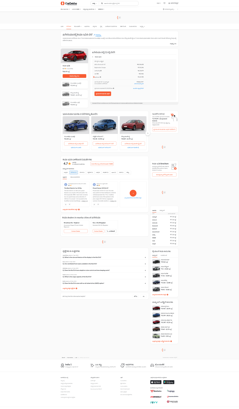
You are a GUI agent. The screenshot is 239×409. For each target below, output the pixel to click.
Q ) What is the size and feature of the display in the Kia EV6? (82, 257)
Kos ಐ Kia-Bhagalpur (99, 223)
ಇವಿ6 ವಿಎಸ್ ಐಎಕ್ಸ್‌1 (76, 147)
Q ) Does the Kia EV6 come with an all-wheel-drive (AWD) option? (83, 283)
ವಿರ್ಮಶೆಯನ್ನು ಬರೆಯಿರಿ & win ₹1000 (102, 164)
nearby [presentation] (154, 210)
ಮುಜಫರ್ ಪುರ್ (155, 231)
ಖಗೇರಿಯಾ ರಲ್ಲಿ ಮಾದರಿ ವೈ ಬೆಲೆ (133, 143)
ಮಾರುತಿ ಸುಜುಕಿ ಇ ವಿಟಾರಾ (167, 313)
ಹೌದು (135, 296)
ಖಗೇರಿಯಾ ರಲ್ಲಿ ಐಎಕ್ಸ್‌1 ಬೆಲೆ (76, 143)
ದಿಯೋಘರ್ (155, 225)
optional (97, 77)
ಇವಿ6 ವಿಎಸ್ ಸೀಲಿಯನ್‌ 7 (104, 147)
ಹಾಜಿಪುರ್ (154, 228)
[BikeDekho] (156, 391)
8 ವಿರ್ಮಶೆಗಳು (69, 68)
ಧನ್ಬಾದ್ (154, 243)
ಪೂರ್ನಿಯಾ (154, 222)
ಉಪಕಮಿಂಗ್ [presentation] (164, 255)
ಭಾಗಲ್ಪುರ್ (154, 216)
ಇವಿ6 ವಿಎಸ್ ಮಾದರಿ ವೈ (133, 147)
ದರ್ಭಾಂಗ (154, 219)
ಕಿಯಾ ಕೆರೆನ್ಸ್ (164, 280)
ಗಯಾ (153, 240)
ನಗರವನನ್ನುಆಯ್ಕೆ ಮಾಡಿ (170, 9)
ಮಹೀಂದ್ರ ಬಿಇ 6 (165, 306)
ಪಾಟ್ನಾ (153, 234)
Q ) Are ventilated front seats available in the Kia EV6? (80, 264)
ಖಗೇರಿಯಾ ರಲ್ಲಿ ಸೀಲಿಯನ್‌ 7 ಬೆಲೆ (104, 143)
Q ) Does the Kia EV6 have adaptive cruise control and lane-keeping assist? (86, 270)
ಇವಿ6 (62, 26)
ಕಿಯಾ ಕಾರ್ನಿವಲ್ (165, 259)
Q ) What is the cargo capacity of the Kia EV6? (77, 277)
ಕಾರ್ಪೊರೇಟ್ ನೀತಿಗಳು (65, 391)
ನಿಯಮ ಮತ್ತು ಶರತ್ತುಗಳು (66, 386)
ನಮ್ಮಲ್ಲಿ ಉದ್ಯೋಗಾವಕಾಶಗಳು (67, 383)
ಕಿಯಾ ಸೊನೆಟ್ (164, 273)
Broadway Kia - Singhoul (71, 223)
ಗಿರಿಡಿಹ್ (154, 237)
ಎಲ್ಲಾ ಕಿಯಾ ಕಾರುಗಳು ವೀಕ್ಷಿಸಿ (159, 294)
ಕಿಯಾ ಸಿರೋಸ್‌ (165, 287)
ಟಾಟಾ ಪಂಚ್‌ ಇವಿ (165, 327)
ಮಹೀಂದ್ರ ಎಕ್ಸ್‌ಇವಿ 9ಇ (166, 320)
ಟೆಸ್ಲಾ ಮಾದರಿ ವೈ (125, 136)
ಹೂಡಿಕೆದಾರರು (64, 394)
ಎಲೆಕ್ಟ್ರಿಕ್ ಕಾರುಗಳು (165, 341)
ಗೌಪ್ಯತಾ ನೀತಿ (63, 389)
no (143, 296)
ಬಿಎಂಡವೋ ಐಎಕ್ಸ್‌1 (69, 136)
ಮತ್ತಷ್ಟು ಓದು (173, 43)
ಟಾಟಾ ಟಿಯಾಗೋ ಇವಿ (166, 334)
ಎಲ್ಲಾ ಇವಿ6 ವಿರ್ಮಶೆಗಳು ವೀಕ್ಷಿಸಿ (70, 209)
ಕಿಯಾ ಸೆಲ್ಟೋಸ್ (165, 266)
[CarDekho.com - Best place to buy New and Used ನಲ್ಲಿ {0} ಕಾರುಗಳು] (69, 3)
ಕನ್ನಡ (158, 3)
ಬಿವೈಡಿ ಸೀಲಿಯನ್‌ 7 (98, 136)
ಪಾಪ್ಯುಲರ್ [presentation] (162, 210)
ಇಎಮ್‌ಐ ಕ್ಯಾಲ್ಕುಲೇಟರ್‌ (138, 88)
